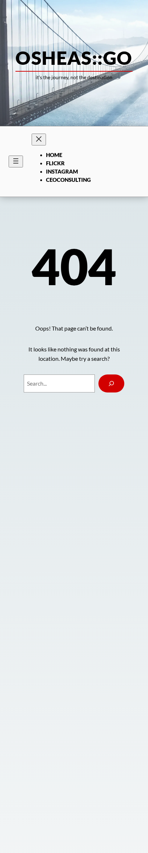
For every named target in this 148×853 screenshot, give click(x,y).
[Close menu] (39, 139)
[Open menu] (16, 161)
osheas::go (73, 57)
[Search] (111, 383)
